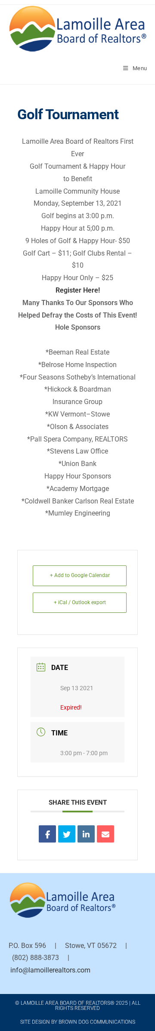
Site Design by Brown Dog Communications (77, 1022)
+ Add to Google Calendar (80, 575)
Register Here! (78, 290)
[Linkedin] (86, 834)
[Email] (105, 834)
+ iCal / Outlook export (80, 602)
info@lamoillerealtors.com (50, 970)
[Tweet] (66, 834)
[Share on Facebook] (47, 834)
